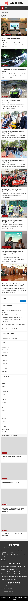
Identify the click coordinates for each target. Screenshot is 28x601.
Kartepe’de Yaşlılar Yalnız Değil (9, 328)
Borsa (3, 389)
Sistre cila (3, 559)
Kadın (3, 407)
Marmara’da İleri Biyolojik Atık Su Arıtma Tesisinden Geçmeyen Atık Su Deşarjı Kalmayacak (12, 319)
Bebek (3, 383)
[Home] (3, 8)
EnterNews (21, 597)
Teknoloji (4, 423)
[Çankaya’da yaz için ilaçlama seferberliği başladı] (14, 58)
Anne (3, 381)
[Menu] (6, 8)
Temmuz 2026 (5, 350)
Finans (8, 34)
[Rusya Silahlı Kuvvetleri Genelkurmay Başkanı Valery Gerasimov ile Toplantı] (14, 272)
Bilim (3, 386)
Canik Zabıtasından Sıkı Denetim (10, 314)
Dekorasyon (5, 391)
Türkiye (4, 426)
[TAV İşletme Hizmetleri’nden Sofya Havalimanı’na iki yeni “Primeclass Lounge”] (14, 240)
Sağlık (3, 421)
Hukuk (3, 405)
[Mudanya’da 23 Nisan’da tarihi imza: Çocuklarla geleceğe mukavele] (14, 178)
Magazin (4, 413)
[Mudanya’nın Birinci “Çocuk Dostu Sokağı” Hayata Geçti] (14, 209)
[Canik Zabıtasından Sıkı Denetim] (14, 471)
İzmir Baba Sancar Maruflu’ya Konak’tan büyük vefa (14, 576)
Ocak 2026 (4, 363)
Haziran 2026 (5, 352)
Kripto (3, 410)
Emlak (4, 34)
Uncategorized (5, 429)
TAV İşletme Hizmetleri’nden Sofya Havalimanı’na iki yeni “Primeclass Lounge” (12, 252)
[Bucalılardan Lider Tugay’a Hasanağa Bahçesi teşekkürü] (14, 120)
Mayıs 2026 (5, 355)
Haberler (4, 402)
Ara (4, 298)
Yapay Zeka (5, 431)
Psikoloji (5, 65)
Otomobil (4, 415)
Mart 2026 (4, 358)
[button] (6, 8)
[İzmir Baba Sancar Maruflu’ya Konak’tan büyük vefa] (14, 523)
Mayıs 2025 (5, 366)
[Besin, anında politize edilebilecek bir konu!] (14, 27)
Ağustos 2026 (5, 347)
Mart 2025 (4, 371)
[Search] (26, 8)
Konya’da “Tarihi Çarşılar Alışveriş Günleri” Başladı (13, 566)
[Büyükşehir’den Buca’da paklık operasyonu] (14, 89)
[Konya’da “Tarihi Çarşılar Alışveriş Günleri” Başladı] (14, 446)
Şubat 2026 (5, 360)
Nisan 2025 (5, 368)
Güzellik (4, 399)
